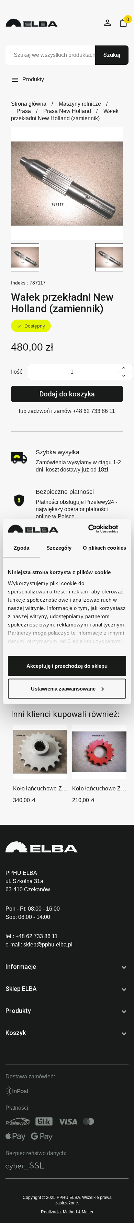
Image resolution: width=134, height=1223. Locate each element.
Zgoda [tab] (21, 548)
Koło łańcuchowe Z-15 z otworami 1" (97, 789)
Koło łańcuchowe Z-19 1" (38, 789)
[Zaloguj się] (108, 23)
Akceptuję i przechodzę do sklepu (67, 666)
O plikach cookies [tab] (104, 548)
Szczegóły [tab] (58, 548)
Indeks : (19, 283)
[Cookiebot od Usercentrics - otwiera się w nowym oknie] (96, 528)
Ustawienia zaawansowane (63, 688)
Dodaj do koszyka (67, 394)
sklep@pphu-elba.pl (47, 944)
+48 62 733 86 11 (94, 411)
